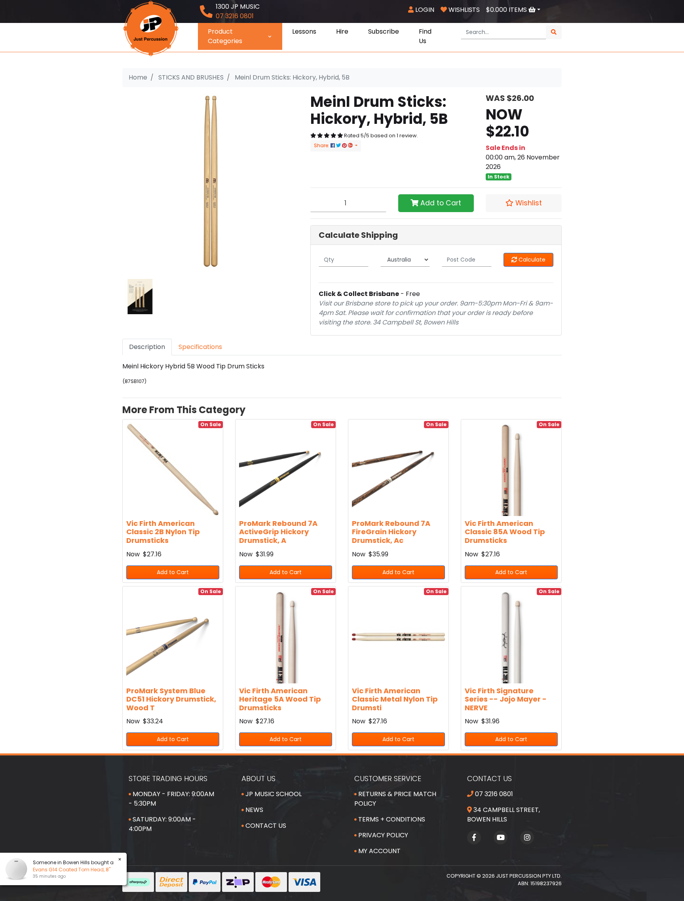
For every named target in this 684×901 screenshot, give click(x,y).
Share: (322, 145)
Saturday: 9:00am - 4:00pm (162, 824)
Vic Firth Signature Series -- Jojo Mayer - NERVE (506, 699)
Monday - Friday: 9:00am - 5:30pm (171, 798)
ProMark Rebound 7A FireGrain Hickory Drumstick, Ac (391, 531)
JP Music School (273, 794)
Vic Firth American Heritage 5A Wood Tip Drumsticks (280, 699)
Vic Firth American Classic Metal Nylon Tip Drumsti (395, 699)
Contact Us (265, 825)
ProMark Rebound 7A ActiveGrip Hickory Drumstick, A (278, 531)
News (253, 809)
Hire (342, 31)
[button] (524, 203)
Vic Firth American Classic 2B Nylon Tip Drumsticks (163, 531)
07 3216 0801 (493, 794)
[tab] (147, 347)
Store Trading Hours (168, 778)
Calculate (531, 260)
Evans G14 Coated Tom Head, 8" (71, 869)
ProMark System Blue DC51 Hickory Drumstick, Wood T (171, 699)
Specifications (200, 346)
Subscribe (383, 31)
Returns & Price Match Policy (395, 798)
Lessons (304, 31)
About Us (258, 778)
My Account (379, 850)
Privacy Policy (382, 835)
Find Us (425, 36)
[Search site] (554, 32)
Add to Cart (439, 203)
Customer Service (387, 778)
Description (147, 346)
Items (507, 9)
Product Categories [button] (225, 36)
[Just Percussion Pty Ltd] (150, 27)
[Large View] (140, 296)
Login (424, 9)
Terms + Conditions (391, 819)
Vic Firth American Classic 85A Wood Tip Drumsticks (505, 531)
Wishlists (463, 9)
